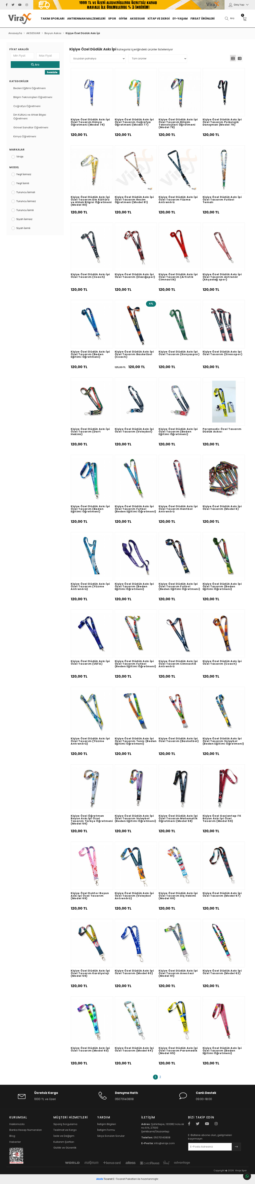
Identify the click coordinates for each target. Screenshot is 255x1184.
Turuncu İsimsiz (26, 201)
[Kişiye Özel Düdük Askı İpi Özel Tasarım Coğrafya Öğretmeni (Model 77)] (136, 92)
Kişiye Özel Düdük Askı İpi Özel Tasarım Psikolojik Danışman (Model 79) (222, 122)
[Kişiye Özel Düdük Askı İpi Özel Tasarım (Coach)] (92, 247)
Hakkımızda (17, 1124)
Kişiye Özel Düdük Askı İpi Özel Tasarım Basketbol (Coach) (134, 354)
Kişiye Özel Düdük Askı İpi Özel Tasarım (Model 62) (222, 972)
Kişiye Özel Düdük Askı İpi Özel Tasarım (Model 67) (222, 895)
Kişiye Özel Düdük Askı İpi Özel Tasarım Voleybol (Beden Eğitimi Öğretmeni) (223, 741)
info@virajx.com (158, 1143)
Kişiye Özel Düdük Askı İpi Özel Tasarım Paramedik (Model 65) (178, 1051)
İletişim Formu (106, 1130)
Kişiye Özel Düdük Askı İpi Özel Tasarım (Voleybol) (134, 430)
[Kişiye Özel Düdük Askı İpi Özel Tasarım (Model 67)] (224, 866)
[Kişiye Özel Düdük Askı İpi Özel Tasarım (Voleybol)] (136, 402)
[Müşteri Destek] (247, 1176)
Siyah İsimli (23, 228)
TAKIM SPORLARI (52, 19)
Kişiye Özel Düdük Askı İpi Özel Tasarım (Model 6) (222, 508)
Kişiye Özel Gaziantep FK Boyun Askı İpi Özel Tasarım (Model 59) (222, 819)
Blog (12, 1136)
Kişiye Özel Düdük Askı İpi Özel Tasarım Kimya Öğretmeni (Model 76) (90, 122)
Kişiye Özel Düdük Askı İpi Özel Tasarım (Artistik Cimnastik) (178, 277)
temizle (52, 72)
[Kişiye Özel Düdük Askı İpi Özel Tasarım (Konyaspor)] (180, 324)
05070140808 (124, 1099)
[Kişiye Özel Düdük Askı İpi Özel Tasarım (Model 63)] (92, 1020)
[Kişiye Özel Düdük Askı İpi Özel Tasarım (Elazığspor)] (136, 247)
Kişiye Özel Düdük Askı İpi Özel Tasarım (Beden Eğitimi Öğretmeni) (90, 354)
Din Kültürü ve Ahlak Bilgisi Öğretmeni (29, 116)
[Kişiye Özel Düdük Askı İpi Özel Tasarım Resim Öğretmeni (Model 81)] (136, 169)
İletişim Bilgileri (106, 1124)
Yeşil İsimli (22, 183)
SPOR (112, 19)
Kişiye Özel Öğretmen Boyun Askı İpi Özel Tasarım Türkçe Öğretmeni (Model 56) (92, 820)
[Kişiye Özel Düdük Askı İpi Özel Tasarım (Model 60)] (136, 943)
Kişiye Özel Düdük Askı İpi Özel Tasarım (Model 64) (134, 1049)
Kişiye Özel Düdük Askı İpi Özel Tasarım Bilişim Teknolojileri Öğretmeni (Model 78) (178, 123)
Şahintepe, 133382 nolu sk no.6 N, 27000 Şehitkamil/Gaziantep (162, 1127)
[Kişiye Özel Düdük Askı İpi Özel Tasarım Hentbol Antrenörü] (180, 479)
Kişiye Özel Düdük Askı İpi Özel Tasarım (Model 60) (134, 972)
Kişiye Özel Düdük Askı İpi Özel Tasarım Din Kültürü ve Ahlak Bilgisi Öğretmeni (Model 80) (91, 201)
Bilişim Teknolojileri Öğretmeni (32, 97)
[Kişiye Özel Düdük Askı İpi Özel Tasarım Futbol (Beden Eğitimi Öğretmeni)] (136, 479)
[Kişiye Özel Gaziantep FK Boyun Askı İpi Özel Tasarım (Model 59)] (224, 788)
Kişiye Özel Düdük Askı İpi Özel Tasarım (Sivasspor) (222, 353)
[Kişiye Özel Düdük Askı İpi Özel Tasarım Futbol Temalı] (224, 169)
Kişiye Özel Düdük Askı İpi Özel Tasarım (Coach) (90, 276)
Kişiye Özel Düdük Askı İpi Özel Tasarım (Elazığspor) (135, 276)
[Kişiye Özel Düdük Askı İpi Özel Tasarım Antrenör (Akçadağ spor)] (224, 247)
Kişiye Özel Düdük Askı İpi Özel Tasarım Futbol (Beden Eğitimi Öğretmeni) (135, 509)
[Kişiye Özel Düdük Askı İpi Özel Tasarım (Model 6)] (224, 479)
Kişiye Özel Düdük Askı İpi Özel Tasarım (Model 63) (90, 1049)
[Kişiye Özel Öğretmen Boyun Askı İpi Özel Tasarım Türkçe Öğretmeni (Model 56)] (92, 788)
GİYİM (123, 19)
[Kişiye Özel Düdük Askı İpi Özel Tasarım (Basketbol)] (180, 711)
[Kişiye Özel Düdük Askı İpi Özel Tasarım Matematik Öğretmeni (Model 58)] (180, 788)
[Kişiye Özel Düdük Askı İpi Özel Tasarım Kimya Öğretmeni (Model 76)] (92, 92)
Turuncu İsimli (25, 210)
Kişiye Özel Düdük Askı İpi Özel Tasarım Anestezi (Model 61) (178, 973)
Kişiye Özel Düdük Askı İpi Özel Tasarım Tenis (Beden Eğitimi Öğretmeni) (136, 741)
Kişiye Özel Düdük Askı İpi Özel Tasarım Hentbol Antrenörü (178, 509)
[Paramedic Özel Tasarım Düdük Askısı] (224, 402)
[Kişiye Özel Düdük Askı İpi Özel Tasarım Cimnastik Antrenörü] (180, 634)
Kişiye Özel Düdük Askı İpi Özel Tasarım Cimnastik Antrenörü (178, 664)
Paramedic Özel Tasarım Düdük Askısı (222, 430)
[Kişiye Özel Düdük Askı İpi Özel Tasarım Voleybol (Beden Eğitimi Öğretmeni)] (224, 711)
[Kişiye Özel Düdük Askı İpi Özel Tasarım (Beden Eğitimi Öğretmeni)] (92, 324)
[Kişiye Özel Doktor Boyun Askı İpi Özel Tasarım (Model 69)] (92, 866)
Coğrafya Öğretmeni (26, 106)
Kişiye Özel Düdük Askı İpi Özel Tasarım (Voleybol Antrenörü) (134, 896)
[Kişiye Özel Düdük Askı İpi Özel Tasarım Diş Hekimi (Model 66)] (180, 866)
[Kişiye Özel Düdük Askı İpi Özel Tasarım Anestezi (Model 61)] (180, 943)
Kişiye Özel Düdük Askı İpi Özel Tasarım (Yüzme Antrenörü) (90, 587)
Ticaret (104, 1179)
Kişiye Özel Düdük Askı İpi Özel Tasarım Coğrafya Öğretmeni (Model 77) (134, 122)
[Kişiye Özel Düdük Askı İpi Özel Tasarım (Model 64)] (136, 1020)
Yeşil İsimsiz (23, 174)
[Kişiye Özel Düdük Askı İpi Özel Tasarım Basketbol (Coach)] (136, 324)
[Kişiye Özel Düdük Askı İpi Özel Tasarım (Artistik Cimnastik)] (180, 247)
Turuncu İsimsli (25, 192)
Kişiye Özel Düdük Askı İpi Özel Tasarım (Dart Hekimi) (90, 432)
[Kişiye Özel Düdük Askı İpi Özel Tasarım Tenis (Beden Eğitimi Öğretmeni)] (136, 711)
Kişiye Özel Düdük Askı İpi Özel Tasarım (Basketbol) (179, 740)
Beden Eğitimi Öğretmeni (29, 88)
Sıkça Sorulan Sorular (111, 1136)
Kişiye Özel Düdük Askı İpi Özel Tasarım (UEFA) (90, 663)
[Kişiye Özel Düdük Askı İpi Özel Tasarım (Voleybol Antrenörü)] (136, 866)
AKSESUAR (137, 19)
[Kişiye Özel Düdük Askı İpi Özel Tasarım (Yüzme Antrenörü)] (92, 556)
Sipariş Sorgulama (65, 1124)
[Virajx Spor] (24, 19)
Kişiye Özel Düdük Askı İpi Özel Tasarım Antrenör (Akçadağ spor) (222, 277)
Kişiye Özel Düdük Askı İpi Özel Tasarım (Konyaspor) (179, 353)
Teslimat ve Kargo (65, 1130)
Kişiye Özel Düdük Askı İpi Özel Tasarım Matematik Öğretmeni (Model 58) (178, 819)
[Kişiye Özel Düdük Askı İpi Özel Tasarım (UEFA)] (92, 634)
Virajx (19, 156)
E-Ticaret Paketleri (125, 1179)
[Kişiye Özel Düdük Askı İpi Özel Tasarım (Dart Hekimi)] (92, 402)
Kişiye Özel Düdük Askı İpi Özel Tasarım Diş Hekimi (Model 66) (178, 896)
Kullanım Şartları (63, 1142)
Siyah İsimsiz (24, 219)
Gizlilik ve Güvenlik (64, 1148)
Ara (36, 65)
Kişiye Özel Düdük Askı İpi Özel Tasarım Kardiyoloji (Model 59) (90, 973)
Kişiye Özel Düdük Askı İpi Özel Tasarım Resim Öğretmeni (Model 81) (134, 200)
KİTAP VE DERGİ (159, 19)
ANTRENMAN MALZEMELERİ (86, 19)
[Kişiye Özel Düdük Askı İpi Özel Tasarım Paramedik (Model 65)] (180, 1020)
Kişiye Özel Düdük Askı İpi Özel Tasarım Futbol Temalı (222, 200)
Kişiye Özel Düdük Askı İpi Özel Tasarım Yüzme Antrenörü (178, 200)
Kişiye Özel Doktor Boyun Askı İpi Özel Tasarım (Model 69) (90, 896)
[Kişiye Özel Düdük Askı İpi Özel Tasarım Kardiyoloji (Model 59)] (92, 943)
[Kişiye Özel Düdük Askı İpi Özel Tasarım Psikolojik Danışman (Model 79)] (224, 92)
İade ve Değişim (63, 1136)
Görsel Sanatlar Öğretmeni (30, 127)
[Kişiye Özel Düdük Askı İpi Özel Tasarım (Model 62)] (224, 943)
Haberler (15, 1142)
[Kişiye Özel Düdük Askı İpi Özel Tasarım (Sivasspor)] (224, 324)
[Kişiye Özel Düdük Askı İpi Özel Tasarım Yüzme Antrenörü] (180, 169)
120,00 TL (79, 134)
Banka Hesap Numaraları (25, 1130)
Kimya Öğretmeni (24, 136)
